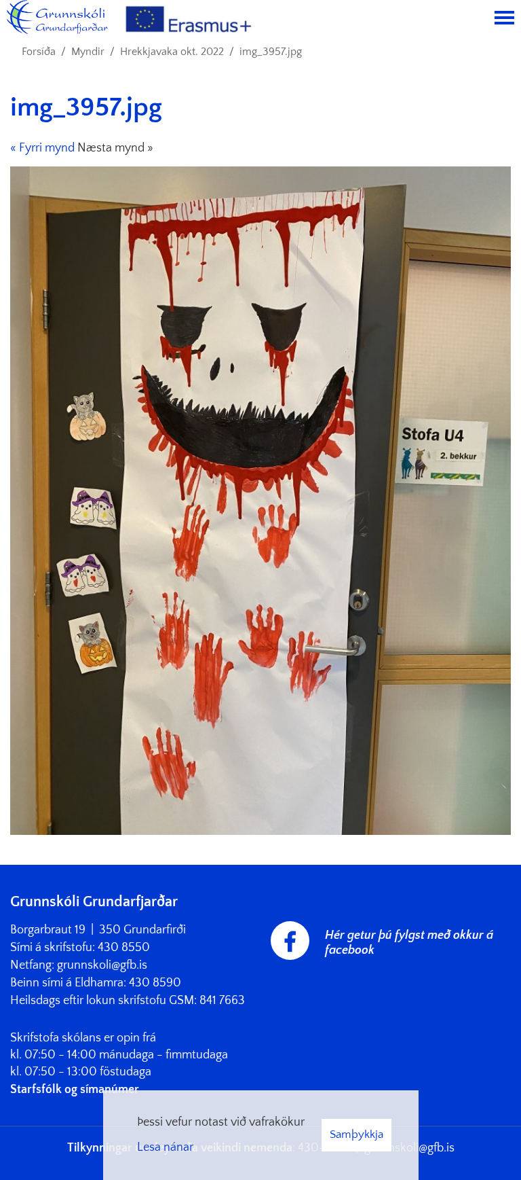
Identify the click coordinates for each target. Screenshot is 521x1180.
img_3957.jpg (270, 52)
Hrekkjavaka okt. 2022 (172, 52)
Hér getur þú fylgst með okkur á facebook (409, 943)
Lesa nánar (165, 1147)
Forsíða (39, 52)
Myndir (87, 52)
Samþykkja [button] (356, 1134)
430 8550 (124, 947)
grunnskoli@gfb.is (102, 965)
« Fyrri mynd (42, 148)
